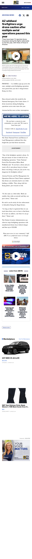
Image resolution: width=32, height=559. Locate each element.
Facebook (9, 132)
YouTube (23, 132)
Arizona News (8, 15)
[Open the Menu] (2, 2)
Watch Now (27, 2)
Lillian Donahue (12, 76)
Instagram (16, 132)
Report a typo (6, 327)
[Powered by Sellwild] (27, 438)
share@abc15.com (21, 129)
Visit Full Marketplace (24, 339)
